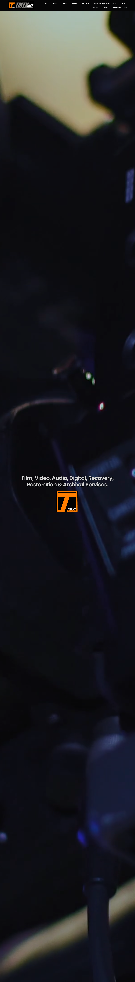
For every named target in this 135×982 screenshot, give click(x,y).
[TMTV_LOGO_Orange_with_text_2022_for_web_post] (21, 2)
